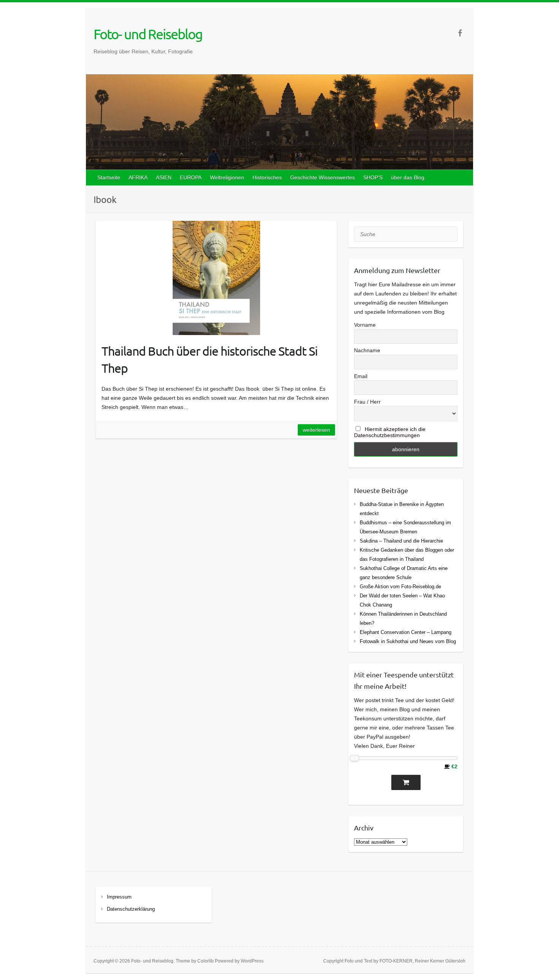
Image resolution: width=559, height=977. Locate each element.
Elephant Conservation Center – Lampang (405, 632)
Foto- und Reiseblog (148, 34)
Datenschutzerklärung (131, 909)
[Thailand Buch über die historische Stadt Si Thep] (216, 278)
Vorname (365, 325)
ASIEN (164, 177)
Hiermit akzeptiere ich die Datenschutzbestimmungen (390, 432)
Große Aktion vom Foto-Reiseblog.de (400, 586)
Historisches (267, 177)
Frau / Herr (367, 402)
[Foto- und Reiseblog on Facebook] (460, 33)
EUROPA (191, 177)
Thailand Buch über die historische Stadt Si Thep (210, 359)
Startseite (108, 177)
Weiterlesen (316, 430)
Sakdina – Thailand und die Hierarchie (401, 541)
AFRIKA (138, 177)
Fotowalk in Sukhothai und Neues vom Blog (408, 641)
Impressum (119, 897)
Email (360, 376)
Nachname (367, 350)
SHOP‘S (373, 177)
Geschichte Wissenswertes (322, 177)
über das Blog (407, 177)
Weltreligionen (227, 177)
